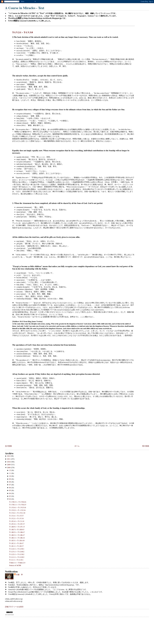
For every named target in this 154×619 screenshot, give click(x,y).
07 (10, 484)
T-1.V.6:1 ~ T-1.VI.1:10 (17, 513)
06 (10, 487)
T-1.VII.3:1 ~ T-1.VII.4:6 (17, 502)
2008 (9, 467)
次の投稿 (8, 446)
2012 (9, 456)
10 (10, 476)
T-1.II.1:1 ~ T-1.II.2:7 (16, 546)
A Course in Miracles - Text (24, 7)
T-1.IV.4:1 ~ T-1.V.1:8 (16, 521)
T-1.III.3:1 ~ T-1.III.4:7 (17, 535)
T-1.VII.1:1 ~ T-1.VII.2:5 (17, 504)
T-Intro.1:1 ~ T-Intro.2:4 (17, 562)
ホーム (77, 446)
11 (10, 473)
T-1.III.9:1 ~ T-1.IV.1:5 (17, 527)
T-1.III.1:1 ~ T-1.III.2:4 (17, 538)
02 (10, 499)
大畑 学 (19, 574)
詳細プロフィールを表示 (14, 607)
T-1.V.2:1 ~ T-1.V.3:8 (22, 32)
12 (10, 470)
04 (10, 493)
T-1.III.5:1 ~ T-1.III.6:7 (17, 532)
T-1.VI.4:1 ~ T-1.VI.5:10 (17, 507)
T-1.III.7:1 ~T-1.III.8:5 (16, 529)
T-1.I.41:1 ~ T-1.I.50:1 (16, 549)
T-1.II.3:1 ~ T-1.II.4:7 (16, 543)
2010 (9, 462)
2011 (9, 459)
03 (10, 496)
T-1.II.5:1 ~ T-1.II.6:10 (16, 540)
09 (10, 479)
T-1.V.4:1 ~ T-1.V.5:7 (16, 516)
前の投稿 (145, 446)
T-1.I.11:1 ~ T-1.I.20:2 (16, 557)
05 (10, 490)
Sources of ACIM (15, 565)
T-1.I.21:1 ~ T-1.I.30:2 (16, 554)
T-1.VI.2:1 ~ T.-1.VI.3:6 (17, 510)
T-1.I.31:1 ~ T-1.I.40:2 (16, 551)
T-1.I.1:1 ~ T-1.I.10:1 (16, 560)
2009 (9, 464)
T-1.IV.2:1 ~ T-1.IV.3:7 (17, 524)
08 (10, 482)
